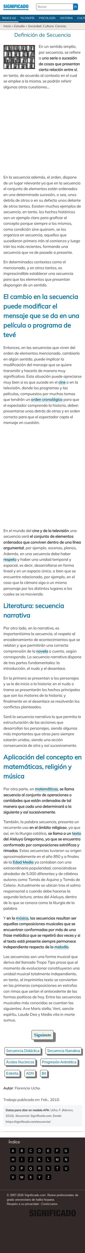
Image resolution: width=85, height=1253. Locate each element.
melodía (61, 946)
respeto (10, 559)
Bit (44, 1073)
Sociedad (34, 26)
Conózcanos (49, 1204)
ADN (30, 1073)
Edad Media (23, 862)
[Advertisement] (42, 132)
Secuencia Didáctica (22, 1051)
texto (76, 833)
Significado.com (16, 7)
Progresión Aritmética (59, 1062)
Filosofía (27, 18)
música (22, 918)
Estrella (12, 1073)
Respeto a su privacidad (23, 1204)
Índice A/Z (9, 18)
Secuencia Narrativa (63, 1051)
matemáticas (46, 788)
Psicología (47, 18)
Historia (66, 18)
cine (62, 382)
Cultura (48, 26)
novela (42, 651)
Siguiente (42, 1035)
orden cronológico (47, 399)
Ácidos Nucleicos (20, 1062)
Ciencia (60, 26)
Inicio (7, 26)
